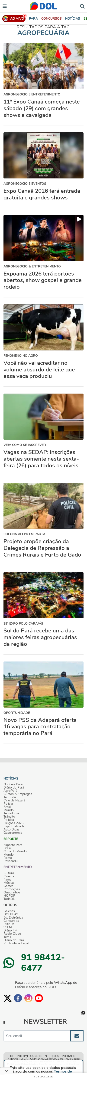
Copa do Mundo (15, 851)
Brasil (7, 807)
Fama (7, 879)
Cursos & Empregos (17, 794)
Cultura (8, 873)
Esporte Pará (12, 845)
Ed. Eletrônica (13, 917)
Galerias (9, 911)
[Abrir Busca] (82, 6)
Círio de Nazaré (14, 800)
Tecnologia (11, 813)
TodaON (9, 899)
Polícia (8, 803)
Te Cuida (9, 797)
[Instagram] (28, 998)
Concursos (11, 920)
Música (8, 882)
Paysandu (10, 861)
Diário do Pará (13, 787)
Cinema (8, 876)
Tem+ (7, 937)
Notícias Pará (13, 784)
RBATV (8, 924)
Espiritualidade (13, 826)
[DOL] (43, 6)
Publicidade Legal (16, 943)
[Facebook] (18, 998)
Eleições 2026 (13, 823)
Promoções (11, 889)
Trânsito (9, 816)
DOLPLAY (10, 914)
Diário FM (10, 930)
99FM (7, 927)
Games (8, 886)
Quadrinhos (11, 892)
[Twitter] (7, 998)
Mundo (8, 810)
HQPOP (9, 895)
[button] (51, 18)
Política (8, 819)
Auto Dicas (11, 829)
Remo (7, 858)
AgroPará (10, 790)
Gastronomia (12, 832)
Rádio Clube (12, 933)
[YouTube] (39, 998)
